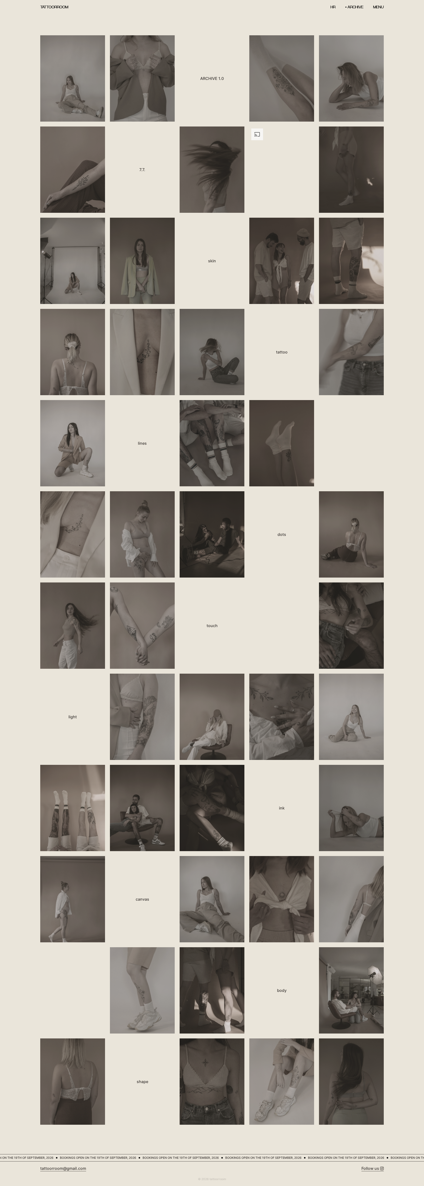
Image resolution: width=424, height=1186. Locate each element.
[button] (378, 7)
